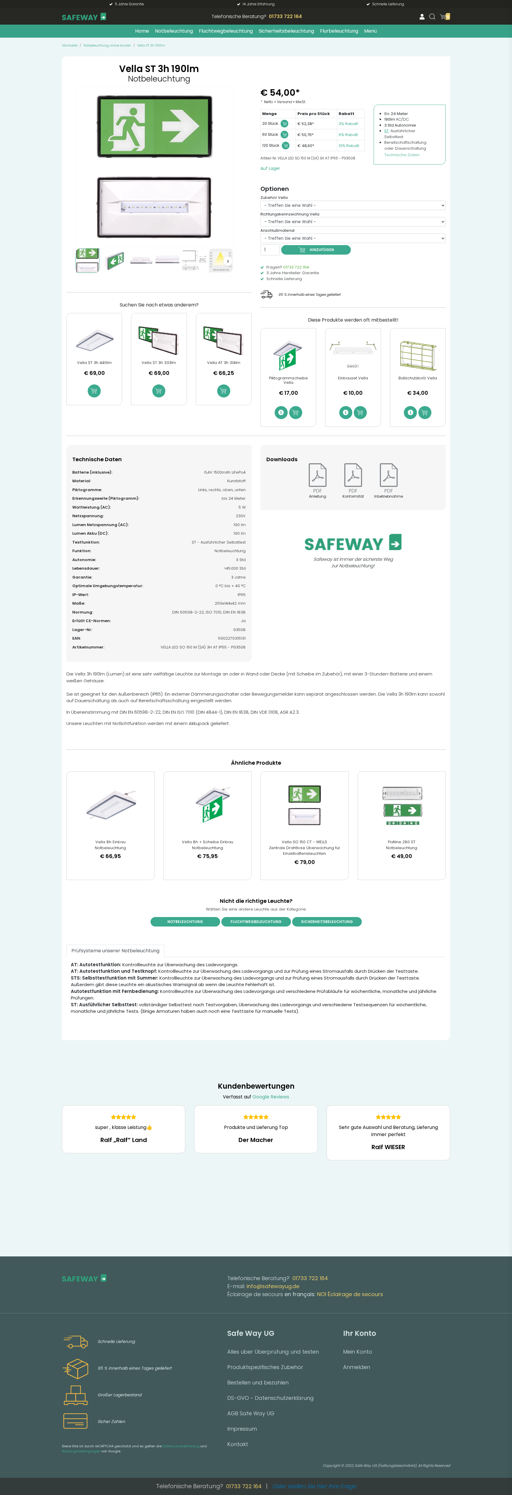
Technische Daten (402, 155)
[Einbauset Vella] (353, 355)
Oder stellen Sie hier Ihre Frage (314, 1486)
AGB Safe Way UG (250, 1413)
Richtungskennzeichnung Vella (289, 214)
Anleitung (317, 496)
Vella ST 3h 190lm (151, 45)
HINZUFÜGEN (322, 249)
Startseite (69, 45)
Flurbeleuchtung (339, 31)
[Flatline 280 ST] (401, 805)
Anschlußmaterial (277, 230)
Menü (370, 31)
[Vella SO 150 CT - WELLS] (304, 805)
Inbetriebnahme (388, 496)
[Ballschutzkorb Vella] (418, 355)
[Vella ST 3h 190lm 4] (167, 260)
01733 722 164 (285, 16)
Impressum (242, 1428)
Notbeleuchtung (174, 31)
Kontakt (237, 1444)
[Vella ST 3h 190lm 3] (141, 260)
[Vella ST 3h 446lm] (94, 340)
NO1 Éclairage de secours (350, 1294)
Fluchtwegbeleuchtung (226, 31)
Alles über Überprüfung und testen (273, 1351)
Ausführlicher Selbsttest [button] (399, 134)
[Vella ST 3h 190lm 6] (221, 260)
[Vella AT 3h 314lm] (224, 340)
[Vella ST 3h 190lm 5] (194, 260)
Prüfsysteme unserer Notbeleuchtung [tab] (115, 950)
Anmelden (356, 1367)
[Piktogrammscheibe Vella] (288, 355)
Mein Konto (357, 1351)
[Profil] (422, 16)
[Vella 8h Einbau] (110, 805)
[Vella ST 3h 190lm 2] (114, 260)
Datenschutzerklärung (180, 1446)
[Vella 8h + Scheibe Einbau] (207, 805)
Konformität (353, 496)
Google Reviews (270, 1096)
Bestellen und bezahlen (258, 1382)
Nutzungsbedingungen (81, 1451)
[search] (432, 17)
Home (142, 31)
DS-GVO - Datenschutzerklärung (270, 1398)
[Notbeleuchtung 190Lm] (87, 260)
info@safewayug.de (273, 1286)
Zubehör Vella (274, 197)
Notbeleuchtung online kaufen (107, 45)
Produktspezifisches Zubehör (265, 1367)
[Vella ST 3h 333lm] (159, 340)
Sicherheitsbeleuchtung (286, 31)
